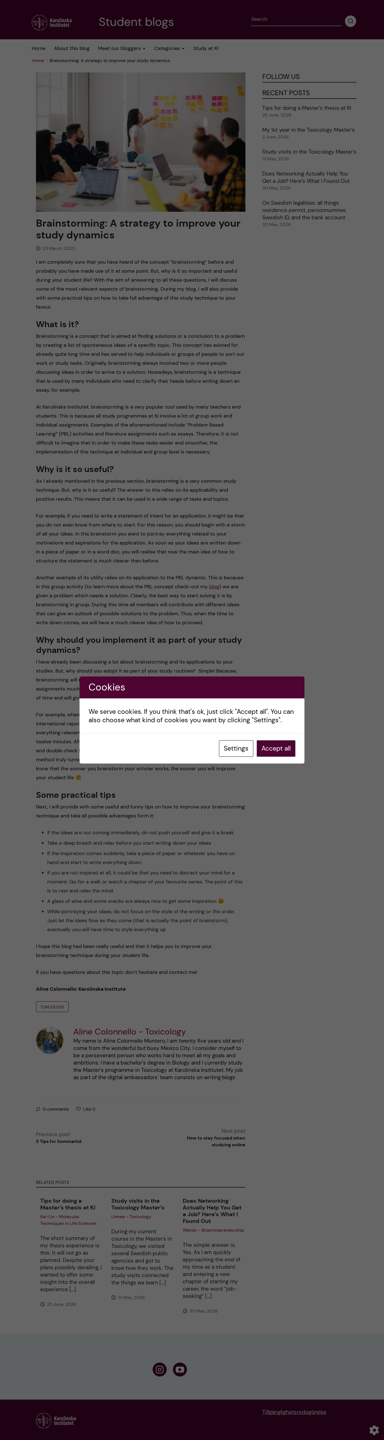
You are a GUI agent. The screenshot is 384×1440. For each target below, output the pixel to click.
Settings (236, 748)
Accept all (276, 748)
